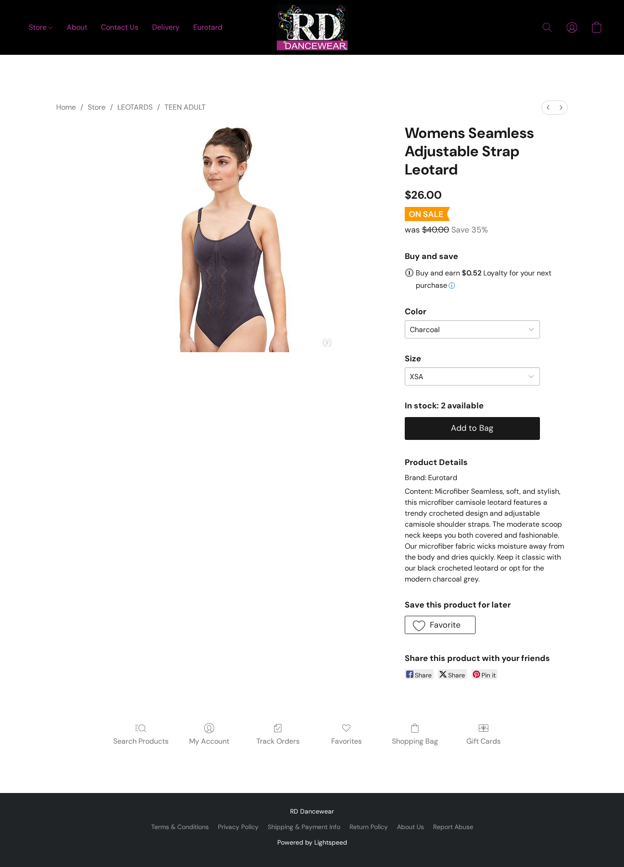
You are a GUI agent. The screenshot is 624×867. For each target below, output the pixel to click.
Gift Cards (483, 741)
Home (66, 107)
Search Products (141, 741)
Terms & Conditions (180, 827)
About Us (410, 827)
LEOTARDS (135, 107)
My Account (209, 741)
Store (38, 27)
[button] (312, 27)
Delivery (166, 27)
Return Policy (368, 827)
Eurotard (207, 27)
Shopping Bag (415, 741)
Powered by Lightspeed (312, 842)
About (77, 27)
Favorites (346, 741)
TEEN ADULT (185, 107)
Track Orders (278, 741)
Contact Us (119, 27)
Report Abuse (453, 827)
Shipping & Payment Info (304, 827)
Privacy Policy (238, 827)
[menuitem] (548, 107)
